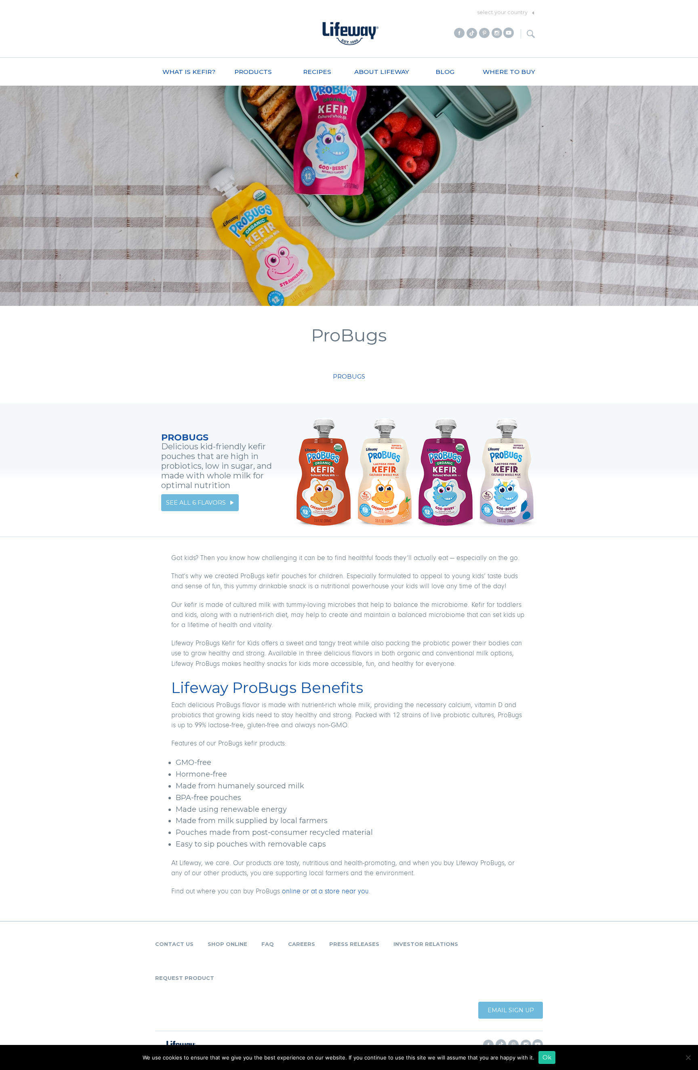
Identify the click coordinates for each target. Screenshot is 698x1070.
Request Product (184, 978)
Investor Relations (425, 944)
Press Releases (354, 944)
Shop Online (227, 944)
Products (253, 72)
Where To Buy (509, 72)
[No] (688, 1057)
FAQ (267, 944)
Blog (444, 72)
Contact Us (174, 944)
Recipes (317, 72)
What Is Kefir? (189, 72)
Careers (301, 944)
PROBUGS (349, 376)
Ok (546, 1057)
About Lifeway (381, 72)
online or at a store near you (325, 891)
